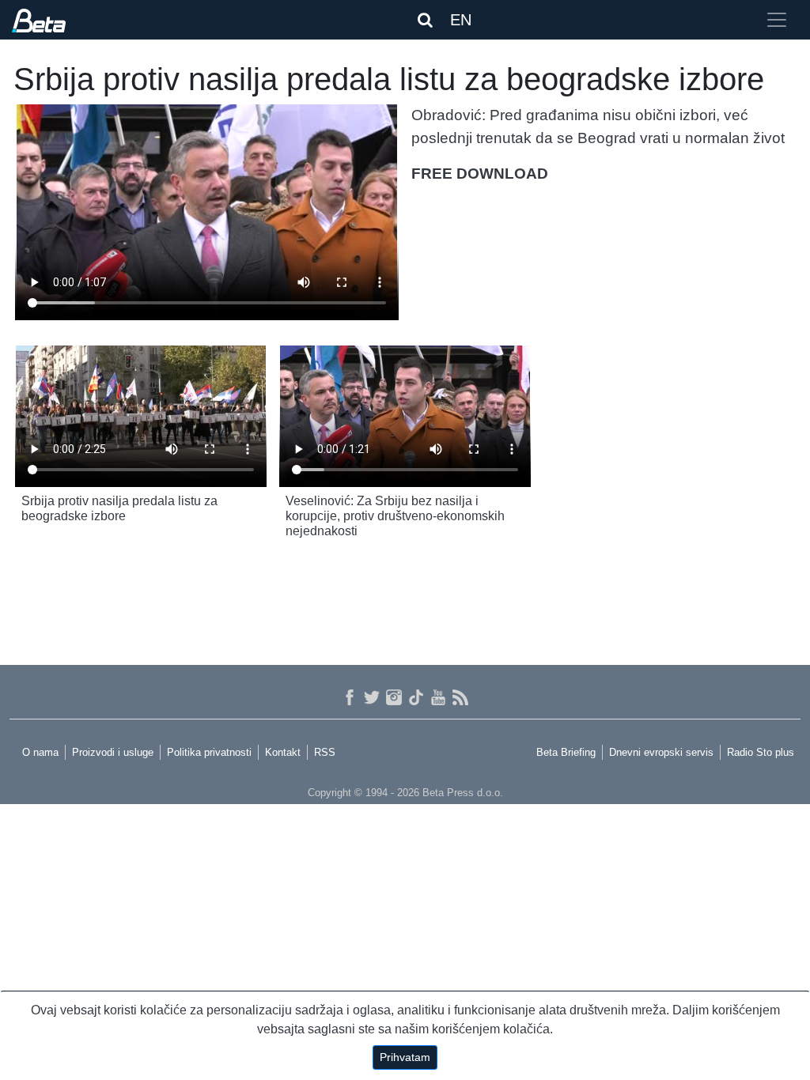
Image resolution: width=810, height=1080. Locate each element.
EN (460, 19)
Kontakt (283, 752)
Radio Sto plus (760, 752)
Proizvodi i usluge (112, 752)
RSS (324, 752)
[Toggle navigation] (776, 20)
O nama (40, 752)
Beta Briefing (566, 752)
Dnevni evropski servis (661, 752)
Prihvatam (405, 1057)
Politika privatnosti (209, 752)
